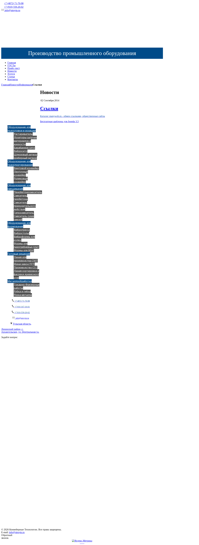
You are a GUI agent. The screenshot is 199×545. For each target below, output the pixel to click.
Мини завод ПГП (24, 264)
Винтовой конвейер (26, 168)
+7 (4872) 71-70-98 (13, 3)
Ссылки (49, 108)
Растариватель (23, 134)
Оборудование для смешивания (19, 187)
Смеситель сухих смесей (24, 217)
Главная (5, 84)
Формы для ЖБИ (24, 250)
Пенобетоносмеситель (28, 192)
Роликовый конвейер (21, 180)
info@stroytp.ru (12, 10)
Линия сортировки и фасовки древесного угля (26, 274)
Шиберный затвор (25, 158)
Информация (26, 84)
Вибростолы (21, 233)
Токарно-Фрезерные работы (26, 286)
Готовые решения (19, 253)
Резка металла (23, 295)
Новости (14, 84)
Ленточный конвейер (21, 173)
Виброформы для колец (24, 238)
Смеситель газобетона (21, 197)
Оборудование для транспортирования (19, 163)
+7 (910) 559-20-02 (13, 7)
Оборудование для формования (19, 224)
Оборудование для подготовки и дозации (21, 128)
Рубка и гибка (22, 291)
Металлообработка (20, 281)
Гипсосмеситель (24, 212)
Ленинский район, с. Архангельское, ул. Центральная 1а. (20, 330)
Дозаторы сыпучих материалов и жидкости (25, 141)
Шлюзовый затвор (25, 154)
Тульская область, (22, 324)
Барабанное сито (24, 147)
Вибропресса (22, 230)
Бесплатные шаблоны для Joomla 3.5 (59, 121)
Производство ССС (25, 267)
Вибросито (20, 151)
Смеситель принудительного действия (25, 206)
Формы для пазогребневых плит (26, 245)
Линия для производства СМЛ (26, 258)
